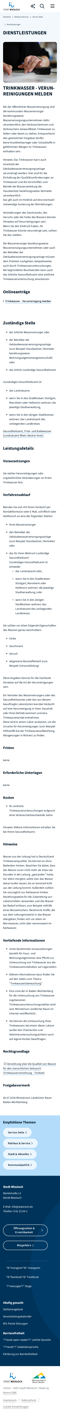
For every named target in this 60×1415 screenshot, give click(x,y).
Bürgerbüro (24, 1245)
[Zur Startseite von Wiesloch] (11, 6)
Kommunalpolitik (18, 1165)
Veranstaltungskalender (17, 1316)
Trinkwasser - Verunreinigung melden (28, 301)
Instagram (34, 1268)
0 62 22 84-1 (20, 1211)
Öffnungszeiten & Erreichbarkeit (24, 1230)
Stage (28, 1286)
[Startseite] (17, 1377)
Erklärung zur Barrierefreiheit (20, 1354)
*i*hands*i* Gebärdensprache (20, 1347)
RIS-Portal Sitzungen (15, 1324)
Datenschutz (28, 1400)
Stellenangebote (13, 1309)
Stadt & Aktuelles (18, 1154)
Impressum (10, 1400)
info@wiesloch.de (22, 1207)
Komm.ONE (10, 1393)
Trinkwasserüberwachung (25, 983)
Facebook (33, 1277)
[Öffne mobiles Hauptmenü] (52, 6)
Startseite (7, 17)
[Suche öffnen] (42, 7)
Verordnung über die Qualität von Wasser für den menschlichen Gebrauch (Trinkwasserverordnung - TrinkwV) (29, 1068)
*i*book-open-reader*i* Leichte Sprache (27, 1340)
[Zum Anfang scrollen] (53, 1407)
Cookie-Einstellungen (16, 1407)
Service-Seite (37, 17)
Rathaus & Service (21, 17)
